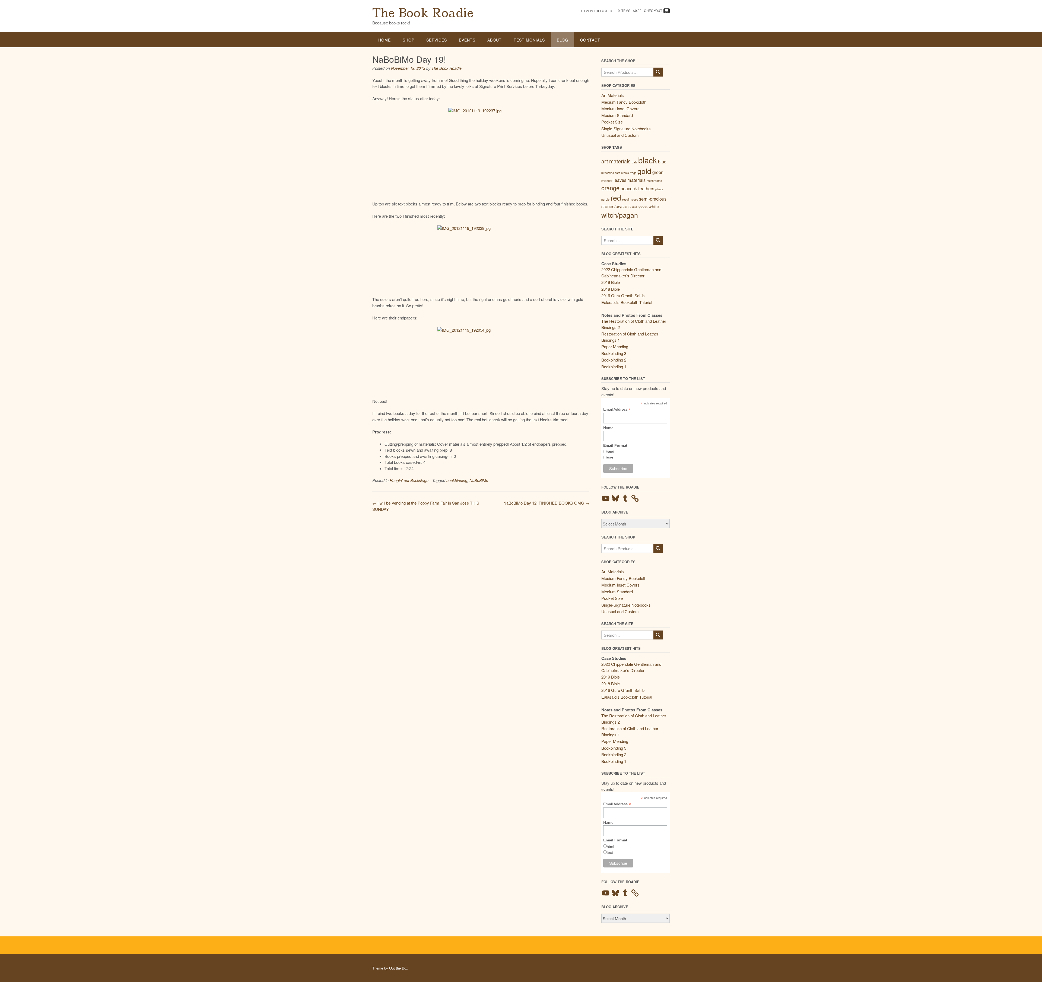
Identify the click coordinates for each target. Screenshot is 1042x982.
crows (625, 173)
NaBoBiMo (478, 480)
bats (634, 162)
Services (436, 40)
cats (617, 173)
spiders (642, 207)
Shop (408, 40)
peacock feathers (637, 188)
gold (644, 171)
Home (384, 40)
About (494, 40)
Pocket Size (612, 122)
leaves (620, 180)
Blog (562, 40)
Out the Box (398, 968)
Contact (590, 40)
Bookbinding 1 (613, 366)
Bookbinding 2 (613, 360)
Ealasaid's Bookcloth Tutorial (626, 302)
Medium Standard (617, 115)
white (654, 206)
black (647, 160)
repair (626, 199)
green (657, 172)
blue (662, 161)
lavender (606, 181)
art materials (616, 161)
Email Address (617, 409)
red (616, 197)
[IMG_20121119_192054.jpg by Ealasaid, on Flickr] (480, 359)
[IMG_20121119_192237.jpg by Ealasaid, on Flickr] (480, 151)
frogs (633, 173)
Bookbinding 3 (613, 353)
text (610, 458)
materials (636, 180)
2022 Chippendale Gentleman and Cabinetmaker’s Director (631, 272)
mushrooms (654, 181)
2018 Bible (610, 289)
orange (610, 187)
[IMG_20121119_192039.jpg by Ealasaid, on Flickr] (480, 257)
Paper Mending (614, 346)
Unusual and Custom (620, 135)
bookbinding (456, 480)
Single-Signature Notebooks (626, 128)
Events (467, 40)
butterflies (607, 173)
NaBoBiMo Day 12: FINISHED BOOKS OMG (546, 503)
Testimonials (529, 40)
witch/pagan (619, 215)
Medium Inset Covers (620, 108)
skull (634, 207)
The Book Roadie (423, 12)
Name (608, 428)
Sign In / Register (596, 10)
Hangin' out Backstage (409, 480)
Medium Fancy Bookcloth (623, 102)
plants (659, 189)
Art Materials (612, 95)
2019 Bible (610, 282)
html (610, 452)
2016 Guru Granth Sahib (622, 295)
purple (605, 199)
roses (634, 199)
